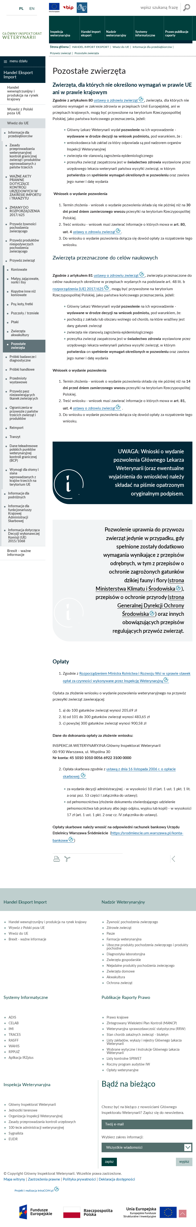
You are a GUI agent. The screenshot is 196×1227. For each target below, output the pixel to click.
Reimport (16, 428)
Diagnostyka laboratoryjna (126, 954)
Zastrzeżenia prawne (44, 1179)
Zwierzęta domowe (121, 971)
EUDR (13, 1139)
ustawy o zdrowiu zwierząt (94, 232)
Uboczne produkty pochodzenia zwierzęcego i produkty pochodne (147, 947)
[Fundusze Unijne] (54, 7)
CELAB (14, 1023)
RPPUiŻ (14, 1052)
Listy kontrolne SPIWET (124, 1058)
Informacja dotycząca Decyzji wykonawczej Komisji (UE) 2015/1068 (24, 536)
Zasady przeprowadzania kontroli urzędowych (42, 1122)
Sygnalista (16, 1133)
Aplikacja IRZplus (21, 1058)
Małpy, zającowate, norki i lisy (25, 280)
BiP (68, 7)
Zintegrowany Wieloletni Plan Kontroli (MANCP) (142, 1023)
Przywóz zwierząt (60, 53)
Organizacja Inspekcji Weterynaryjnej (35, 1116)
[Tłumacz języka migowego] (82, 7)
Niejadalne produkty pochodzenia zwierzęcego (140, 966)
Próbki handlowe (22, 369)
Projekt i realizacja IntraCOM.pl (34, 1190)
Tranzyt (15, 437)
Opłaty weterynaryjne (122, 1070)
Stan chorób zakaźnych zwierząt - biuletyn (138, 1035)
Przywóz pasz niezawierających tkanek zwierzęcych (24, 395)
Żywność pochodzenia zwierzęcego (132, 922)
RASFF (14, 1040)
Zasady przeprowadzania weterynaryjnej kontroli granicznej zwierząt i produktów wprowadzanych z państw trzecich (25, 156)
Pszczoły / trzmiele (25, 313)
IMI (11, 1029)
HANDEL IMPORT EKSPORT (90, 47)
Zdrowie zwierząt (119, 928)
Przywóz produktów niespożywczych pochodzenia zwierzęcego (24, 246)
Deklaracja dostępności (117, 1179)
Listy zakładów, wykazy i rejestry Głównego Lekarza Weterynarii (144, 1042)
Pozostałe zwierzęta (18, 345)
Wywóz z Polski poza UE (20, 111)
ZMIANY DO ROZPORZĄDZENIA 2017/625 (25, 211)
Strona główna (59, 47)
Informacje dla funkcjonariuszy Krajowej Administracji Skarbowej (20, 514)
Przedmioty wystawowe (18, 380)
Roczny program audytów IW (128, 1064)
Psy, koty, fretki (22, 304)
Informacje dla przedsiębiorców (152, 47)
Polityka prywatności (79, 1179)
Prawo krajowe (117, 1017)
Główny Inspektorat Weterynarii (32, 1104)
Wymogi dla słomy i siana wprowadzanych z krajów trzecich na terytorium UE (24, 477)
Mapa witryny (14, 1179)
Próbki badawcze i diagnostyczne (23, 358)
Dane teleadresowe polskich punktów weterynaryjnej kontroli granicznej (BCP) (24, 453)
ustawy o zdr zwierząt (116, 100)
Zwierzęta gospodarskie (124, 960)
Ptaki (15, 322)
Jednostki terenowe (23, 1110)
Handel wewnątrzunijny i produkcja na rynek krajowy (22, 93)
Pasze (111, 933)
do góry (182, 1213)
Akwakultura (116, 977)
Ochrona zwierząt (119, 983)
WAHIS (14, 1046)
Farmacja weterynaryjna (124, 939)
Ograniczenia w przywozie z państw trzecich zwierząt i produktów (24, 413)
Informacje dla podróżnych (18, 495)
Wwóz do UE (121, 47)
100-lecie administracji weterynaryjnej (36, 1127)
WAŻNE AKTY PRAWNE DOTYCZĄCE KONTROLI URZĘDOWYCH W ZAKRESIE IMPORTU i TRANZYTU (25, 187)
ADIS (12, 1017)
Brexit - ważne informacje (19, 553)
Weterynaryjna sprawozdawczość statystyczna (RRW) (146, 1029)
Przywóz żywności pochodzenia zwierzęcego (23, 228)
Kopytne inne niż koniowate (23, 293)
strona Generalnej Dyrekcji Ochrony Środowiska (150, 606)
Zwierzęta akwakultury (20, 333)
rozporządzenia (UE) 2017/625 (78, 289)
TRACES (15, 1035)
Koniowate (19, 269)
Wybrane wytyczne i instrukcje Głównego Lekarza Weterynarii (143, 1051)
